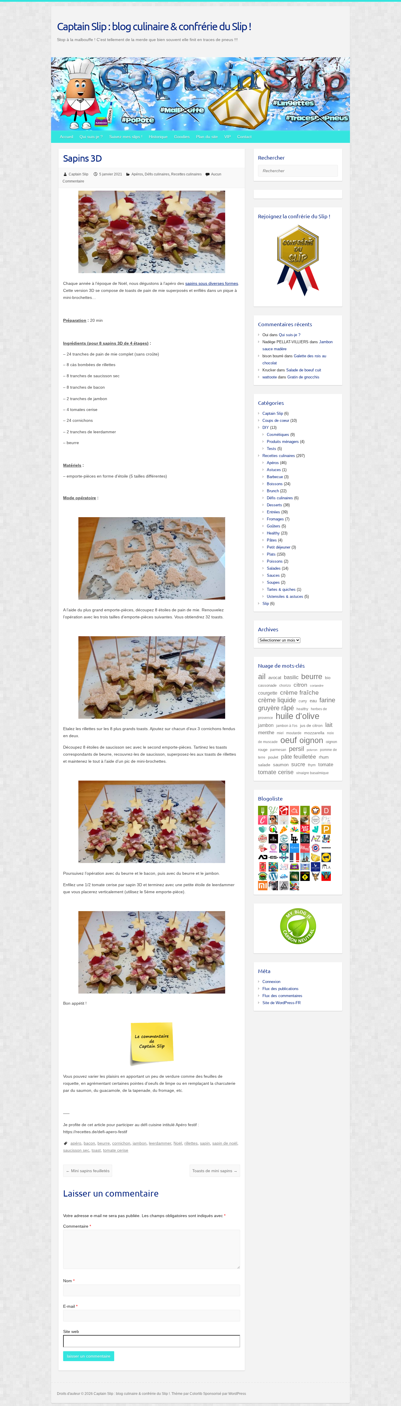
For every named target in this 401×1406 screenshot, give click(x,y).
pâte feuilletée (298, 757)
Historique (158, 136)
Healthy (273, 533)
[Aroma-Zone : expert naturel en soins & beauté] (315, 837)
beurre (103, 1143)
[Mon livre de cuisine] (273, 818)
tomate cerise (115, 1150)
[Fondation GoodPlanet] (294, 875)
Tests (271, 448)
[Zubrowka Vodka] (262, 875)
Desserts (274, 505)
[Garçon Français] (294, 856)
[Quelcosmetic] (326, 837)
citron (300, 684)
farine (327, 700)
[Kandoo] (294, 865)
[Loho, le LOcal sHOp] (305, 837)
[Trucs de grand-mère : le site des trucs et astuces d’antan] (284, 847)
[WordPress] (273, 875)
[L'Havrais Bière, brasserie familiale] (284, 837)
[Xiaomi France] (262, 884)
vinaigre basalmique (312, 773)
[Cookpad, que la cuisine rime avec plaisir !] (315, 809)
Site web (71, 1331)
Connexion (271, 981)
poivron (312, 750)
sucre (298, 764)
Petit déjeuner (278, 547)
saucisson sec (76, 1150)
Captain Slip (78, 174)
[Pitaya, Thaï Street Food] (273, 837)
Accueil (66, 136)
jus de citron (311, 725)
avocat (274, 677)
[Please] (326, 828)
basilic (291, 677)
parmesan (278, 750)
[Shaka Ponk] (273, 884)
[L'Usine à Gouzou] (315, 875)
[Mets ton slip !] (262, 865)
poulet (273, 757)
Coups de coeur (275, 420)
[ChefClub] (262, 818)
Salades (274, 568)
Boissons (275, 484)
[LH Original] (294, 837)
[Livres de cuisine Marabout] (315, 818)
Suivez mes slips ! (125, 136)
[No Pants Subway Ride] (326, 856)
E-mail (70, 1306)
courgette (267, 693)
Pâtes (272, 540)
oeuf (288, 740)
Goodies (182, 136)
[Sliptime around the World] (305, 856)
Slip (265, 603)
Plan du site (207, 136)
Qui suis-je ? (91, 136)
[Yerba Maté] (305, 818)
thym (312, 765)
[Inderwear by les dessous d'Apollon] (326, 847)
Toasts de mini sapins (214, 1170)
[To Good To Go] (262, 828)
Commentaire (77, 1226)
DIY (265, 427)
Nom (69, 1280)
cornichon (121, 1143)
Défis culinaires (157, 174)
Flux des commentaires (282, 996)
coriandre (317, 685)
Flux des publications (280, 989)
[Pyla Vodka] (326, 865)
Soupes (273, 582)
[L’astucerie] (294, 847)
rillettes (191, 1143)
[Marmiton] (294, 809)
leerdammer (160, 1143)
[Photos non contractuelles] (294, 818)
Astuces (274, 470)
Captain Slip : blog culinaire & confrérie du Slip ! (154, 26)
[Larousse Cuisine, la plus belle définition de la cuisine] (326, 818)
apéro (75, 1143)
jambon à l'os (286, 725)
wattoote (269, 377)
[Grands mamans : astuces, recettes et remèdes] (273, 847)
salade (264, 765)
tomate (325, 764)
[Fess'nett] (284, 865)
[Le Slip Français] (315, 847)
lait (329, 725)
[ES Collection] (273, 856)
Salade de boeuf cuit (303, 370)
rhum (324, 757)
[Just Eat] (305, 828)
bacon (89, 1143)
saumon (281, 764)
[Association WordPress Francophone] (284, 875)
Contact (244, 136)
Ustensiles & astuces (285, 596)
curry (303, 701)
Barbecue (275, 477)
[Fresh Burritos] (262, 837)
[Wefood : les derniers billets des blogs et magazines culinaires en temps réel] (262, 809)
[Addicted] (262, 856)
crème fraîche (299, 692)
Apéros (137, 174)
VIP (227, 136)
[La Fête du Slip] (315, 856)
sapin (205, 1143)
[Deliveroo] (315, 828)
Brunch (273, 491)
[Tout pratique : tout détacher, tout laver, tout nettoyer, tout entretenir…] (305, 847)
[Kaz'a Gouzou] (326, 875)
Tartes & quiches (281, 589)
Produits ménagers (283, 441)
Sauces (273, 575)
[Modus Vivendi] (284, 856)
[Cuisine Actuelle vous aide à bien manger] (305, 809)
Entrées (273, 512)
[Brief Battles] (273, 865)
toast (96, 1150)
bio (328, 677)
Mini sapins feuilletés (87, 1170)
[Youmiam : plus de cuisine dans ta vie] (284, 809)
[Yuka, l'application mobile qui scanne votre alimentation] (284, 828)
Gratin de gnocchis (303, 377)
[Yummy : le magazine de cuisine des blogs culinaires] (273, 809)
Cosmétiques (278, 434)
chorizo (285, 685)
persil (296, 748)
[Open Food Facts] (273, 828)
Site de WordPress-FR (281, 1003)
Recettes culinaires (186, 174)
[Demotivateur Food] (326, 809)
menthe (266, 732)
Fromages (275, 519)
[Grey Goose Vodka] (315, 865)
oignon (311, 740)
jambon (139, 1143)
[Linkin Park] (284, 884)
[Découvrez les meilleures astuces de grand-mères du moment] (262, 847)
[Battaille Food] (284, 818)
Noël (177, 1143)
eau (313, 700)
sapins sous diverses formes (211, 283)
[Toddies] (305, 865)
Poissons (275, 561)
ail (262, 676)
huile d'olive (297, 716)
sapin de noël (224, 1143)
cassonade (267, 685)
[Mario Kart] (294, 884)
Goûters (273, 526)
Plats (271, 554)
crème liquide (277, 700)
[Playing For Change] (305, 875)
